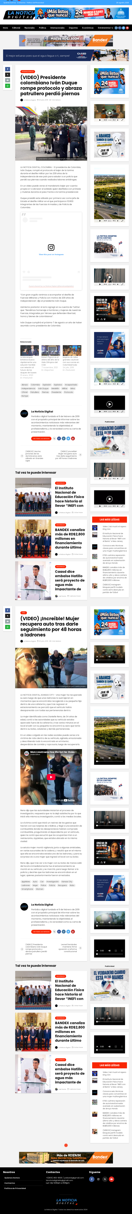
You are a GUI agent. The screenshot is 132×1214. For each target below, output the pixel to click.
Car (42, 881)
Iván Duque (43, 388)
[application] (109, 113)
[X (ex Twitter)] (105, 1179)
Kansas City (67, 881)
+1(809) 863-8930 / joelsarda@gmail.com (65, 1177)
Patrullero (35, 392)
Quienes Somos (9, 3)
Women (39, 889)
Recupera (62, 885)
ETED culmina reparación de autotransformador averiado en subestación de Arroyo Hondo (114, 559)
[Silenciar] (118, 120)
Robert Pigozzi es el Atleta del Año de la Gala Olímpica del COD (50, 361)
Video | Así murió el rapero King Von (114, 527)
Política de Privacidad (35, 3)
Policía (52, 885)
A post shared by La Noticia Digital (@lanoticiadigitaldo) (51, 286)
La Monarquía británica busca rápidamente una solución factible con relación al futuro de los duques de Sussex (28, 365)
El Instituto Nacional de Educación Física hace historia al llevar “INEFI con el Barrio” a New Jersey (69, 501)
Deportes (73, 28)
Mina (73, 388)
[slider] (110, 120)
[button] (109, 113)
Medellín (55, 388)
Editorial (16, 28)
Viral (24, 613)
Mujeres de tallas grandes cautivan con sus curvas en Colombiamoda (71, 361)
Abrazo (25, 384)
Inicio (5, 28)
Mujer (35, 885)
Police (43, 885)
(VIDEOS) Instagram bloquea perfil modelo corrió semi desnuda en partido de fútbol (113, 588)
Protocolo (68, 392)
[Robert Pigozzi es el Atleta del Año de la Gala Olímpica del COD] (51, 350)
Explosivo (58, 384)
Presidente (56, 392)
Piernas (45, 392)
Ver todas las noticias (41, 439)
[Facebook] (91, 1179)
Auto (35, 881)
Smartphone (27, 889)
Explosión (47, 384)
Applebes (26, 881)
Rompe (25, 396)
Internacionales (57, 28)
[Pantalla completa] (122, 120)
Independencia (28, 388)
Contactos (21, 3)
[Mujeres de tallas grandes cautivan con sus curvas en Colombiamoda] (72, 350)
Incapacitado (71, 384)
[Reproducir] (100, 120)
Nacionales (29, 28)
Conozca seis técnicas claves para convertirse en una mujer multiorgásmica (115, 548)
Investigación (53, 881)
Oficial (24, 392)
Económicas (88, 28)
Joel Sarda (62, 596)
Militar (64, 388)
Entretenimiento (105, 28)
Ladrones (26, 885)
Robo (72, 885)
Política (42, 28)
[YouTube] (111, 1179)
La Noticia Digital (29, 100)
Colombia (35, 384)
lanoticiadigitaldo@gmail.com (59, 1180)
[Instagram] (98, 1179)
